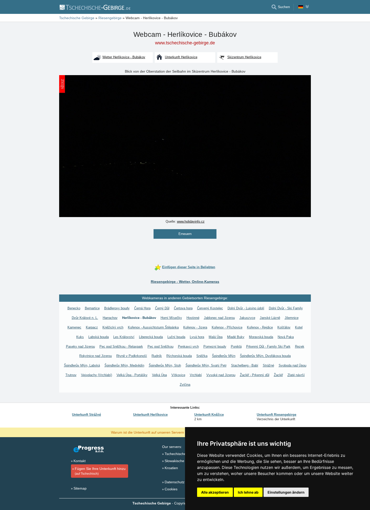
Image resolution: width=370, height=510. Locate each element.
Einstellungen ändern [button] (286, 492)
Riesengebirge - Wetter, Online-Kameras (185, 282)
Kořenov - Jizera (195, 327)
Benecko (73, 308)
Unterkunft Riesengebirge (276, 414)
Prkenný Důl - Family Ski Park (268, 346)
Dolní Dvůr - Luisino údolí (246, 308)
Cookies (171, 489)
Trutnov (71, 375)
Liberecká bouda (151, 337)
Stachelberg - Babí (244, 365)
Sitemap (80, 488)
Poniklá (236, 346)
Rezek (299, 346)
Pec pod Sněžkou (160, 346)
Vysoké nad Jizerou (220, 375)
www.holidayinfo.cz (191, 221)
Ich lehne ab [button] (248, 492)
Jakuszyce (247, 318)
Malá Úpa (216, 337)
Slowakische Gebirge (181, 461)
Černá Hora (142, 308)
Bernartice (92, 308)
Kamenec (74, 327)
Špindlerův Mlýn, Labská (82, 365)
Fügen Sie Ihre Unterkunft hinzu (100, 471)
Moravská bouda (261, 337)
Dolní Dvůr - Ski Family (286, 308)
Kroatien (171, 468)
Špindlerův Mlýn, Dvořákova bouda (265, 356)
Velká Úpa (159, 375)
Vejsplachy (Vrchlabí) (96, 375)
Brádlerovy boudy (117, 308)
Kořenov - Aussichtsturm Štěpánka (153, 327)
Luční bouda (176, 337)
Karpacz (92, 327)
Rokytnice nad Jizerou (95, 356)
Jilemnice (292, 318)
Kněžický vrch (112, 327)
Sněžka (201, 356)
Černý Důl (162, 308)
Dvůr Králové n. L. (85, 318)
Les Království (123, 337)
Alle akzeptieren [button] (215, 492)
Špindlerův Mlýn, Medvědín (124, 365)
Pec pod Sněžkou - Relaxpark (121, 346)
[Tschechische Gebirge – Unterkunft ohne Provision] (94, 7)
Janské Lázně (270, 318)
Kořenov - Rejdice (260, 327)
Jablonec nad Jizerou (219, 318)
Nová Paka (286, 337)
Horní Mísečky (171, 318)
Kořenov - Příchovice (227, 327)
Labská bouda (98, 337)
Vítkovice (178, 375)
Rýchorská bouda (179, 356)
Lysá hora (197, 337)
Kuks (80, 337)
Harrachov (110, 318)
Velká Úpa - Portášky (132, 375)
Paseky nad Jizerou (80, 346)
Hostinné (193, 318)
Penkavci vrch (188, 346)
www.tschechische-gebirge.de (185, 43)
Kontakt (79, 461)
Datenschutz (174, 482)
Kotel (299, 327)
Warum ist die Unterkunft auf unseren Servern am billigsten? (159, 432)
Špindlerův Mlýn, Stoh (165, 365)
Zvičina (185, 384)
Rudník (157, 356)
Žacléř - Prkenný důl (254, 375)
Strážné (268, 365)
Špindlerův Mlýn (223, 356)
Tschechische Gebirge (182, 454)
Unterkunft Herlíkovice (150, 414)
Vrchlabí (196, 375)
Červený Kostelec (210, 308)
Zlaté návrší (296, 375)
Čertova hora (183, 308)
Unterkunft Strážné (86, 414)
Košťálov (283, 327)
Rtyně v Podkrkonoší (131, 356)
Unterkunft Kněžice (209, 414)
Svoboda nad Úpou (292, 365)
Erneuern (185, 234)
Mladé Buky (235, 337)
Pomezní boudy (214, 346)
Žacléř (278, 375)
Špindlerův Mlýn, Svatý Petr (206, 365)
